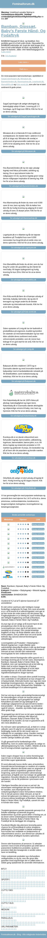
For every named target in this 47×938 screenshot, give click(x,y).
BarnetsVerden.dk (9, 82)
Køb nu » (23, 69)
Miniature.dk (25, 79)
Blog (19, 934)
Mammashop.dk (24, 82)
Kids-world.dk (22, 84)
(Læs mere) (6, 52)
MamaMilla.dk (7, 84)
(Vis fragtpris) (11, 56)
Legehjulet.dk (38, 82)
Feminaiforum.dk (23, 3)
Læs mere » (23, 62)
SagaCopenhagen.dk (10, 79)
